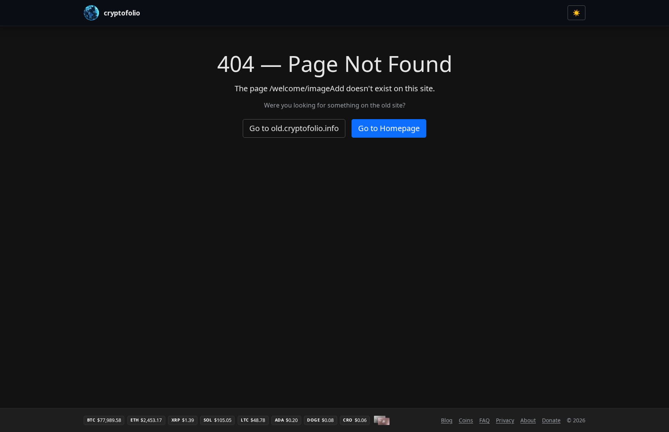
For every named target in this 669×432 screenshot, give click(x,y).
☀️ (576, 13)
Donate (551, 420)
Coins (466, 420)
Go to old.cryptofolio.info (294, 128)
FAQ (484, 420)
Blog (447, 420)
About (528, 420)
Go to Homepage (389, 128)
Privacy (505, 420)
